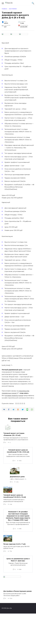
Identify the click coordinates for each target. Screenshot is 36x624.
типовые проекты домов (14, 395)
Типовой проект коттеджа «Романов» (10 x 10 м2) (13, 434)
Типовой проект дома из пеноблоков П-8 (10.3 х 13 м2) (14, 496)
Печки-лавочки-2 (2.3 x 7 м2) (14, 544)
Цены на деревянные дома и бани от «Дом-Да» (18, 559)
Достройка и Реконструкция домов (17, 591)
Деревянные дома (17, 476)
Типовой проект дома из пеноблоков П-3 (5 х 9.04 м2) (18, 451)
